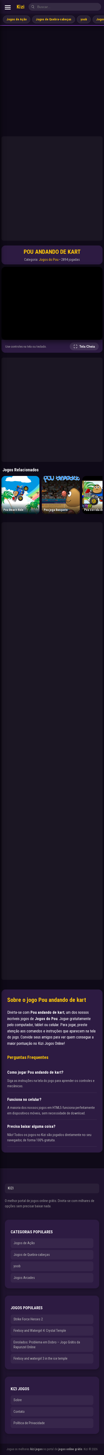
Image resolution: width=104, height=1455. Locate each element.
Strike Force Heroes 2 (28, 1319)
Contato (19, 1412)
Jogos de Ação (17, 19)
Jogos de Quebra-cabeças (53, 19)
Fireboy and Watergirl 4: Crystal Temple (40, 1330)
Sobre (18, 1400)
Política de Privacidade (29, 1423)
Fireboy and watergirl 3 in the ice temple (40, 1358)
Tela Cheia (87, 346)
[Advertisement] (52, 80)
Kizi (21, 7)
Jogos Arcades (24, 1278)
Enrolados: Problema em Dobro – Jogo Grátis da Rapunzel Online (47, 1344)
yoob (84, 19)
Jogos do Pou (49, 260)
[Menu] (8, 7)
